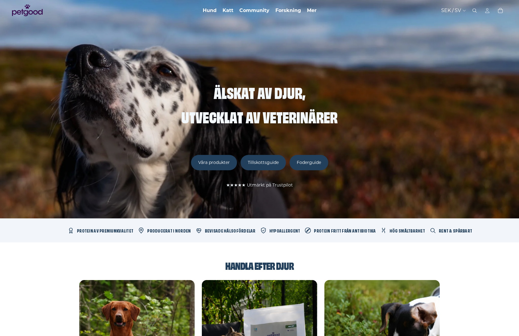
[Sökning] (474, 10)
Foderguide (309, 162)
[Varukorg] (500, 10)
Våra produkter (214, 162)
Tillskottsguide (263, 162)
